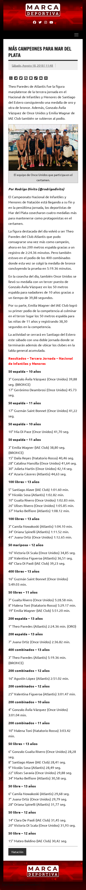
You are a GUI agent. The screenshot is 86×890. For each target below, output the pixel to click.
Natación (17, 852)
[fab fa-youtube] (51, 22)
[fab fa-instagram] (45, 22)
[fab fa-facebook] (34, 22)
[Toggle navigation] (76, 35)
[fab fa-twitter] (40, 22)
